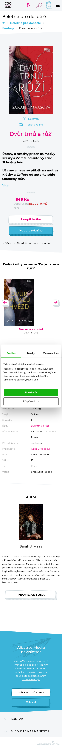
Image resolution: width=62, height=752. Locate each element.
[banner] (8, 5)
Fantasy (8, 28)
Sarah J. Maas (31, 141)
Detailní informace (27, 243)
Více (5, 185)
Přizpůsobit (29, 401)
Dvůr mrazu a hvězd (31, 329)
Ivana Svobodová (41, 448)
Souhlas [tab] (11, 353)
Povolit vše (31, 392)
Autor (47, 243)
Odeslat (31, 702)
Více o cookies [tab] (51, 353)
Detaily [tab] (31, 353)
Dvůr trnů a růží (40, 425)
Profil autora (31, 594)
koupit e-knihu (31, 230)
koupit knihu (31, 219)
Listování (33, 118)
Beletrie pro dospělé (25, 23)
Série (8, 243)
